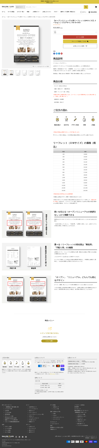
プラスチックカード (34, 418)
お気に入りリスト (47, 11)
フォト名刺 (7, 430)
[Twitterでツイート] (57, 53)
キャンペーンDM (9, 416)
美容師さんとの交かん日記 (56, 427)
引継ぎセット (53, 429)
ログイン (84, 12)
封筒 (51, 425)
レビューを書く (49, 341)
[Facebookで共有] (54, 53)
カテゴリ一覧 (20, 11)
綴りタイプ (32, 430)
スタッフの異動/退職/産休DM (12, 421)
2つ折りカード (32, 419)
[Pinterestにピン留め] (61, 53)
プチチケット (80, 421)
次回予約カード (33, 407)
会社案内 (76, 406)
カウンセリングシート (58, 417)
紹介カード (32, 410)
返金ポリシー (94, 437)
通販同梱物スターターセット (81, 410)
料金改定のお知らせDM (10, 418)
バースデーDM (8, 408)
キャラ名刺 (7, 432)
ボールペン (80, 418)
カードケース (56, 419)
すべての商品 (11, 11)
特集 (28, 11)
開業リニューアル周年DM (11, 419)
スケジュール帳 (81, 414)
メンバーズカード (33, 408)
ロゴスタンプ (53, 421)
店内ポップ (56, 407)
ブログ (55, 11)
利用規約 (87, 437)
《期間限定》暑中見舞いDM (12, 407)
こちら (62, 362)
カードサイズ (32, 428)
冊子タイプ (32, 432)
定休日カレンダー (81, 416)
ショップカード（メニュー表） (36, 414)
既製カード (32, 421)
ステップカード (33, 412)
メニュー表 (56, 408)
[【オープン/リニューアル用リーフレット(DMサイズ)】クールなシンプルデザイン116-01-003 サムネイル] (5, 73)
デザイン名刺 (8, 426)
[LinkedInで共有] (59, 53)
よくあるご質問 (66, 436)
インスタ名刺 (8, 428)
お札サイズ (32, 426)
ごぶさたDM (8, 412)
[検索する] (86, 7)
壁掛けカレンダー (81, 419)
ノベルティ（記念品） (79, 405)
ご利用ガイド (36, 11)
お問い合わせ (52, 373)
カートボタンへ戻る (84, 435)
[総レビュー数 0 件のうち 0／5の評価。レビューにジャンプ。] (57, 24)
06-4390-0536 (4, 444)
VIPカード (31, 416)
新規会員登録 (94, 12)
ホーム (3, 11)
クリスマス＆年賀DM (82, 425)
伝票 (54, 413)
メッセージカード (54, 423)
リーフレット (77, 408)
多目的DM (7, 414)
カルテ (55, 415)
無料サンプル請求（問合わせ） (68, 11)
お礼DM (7, 410)
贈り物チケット (81, 423)
